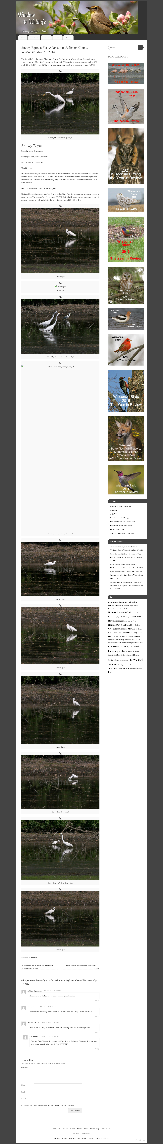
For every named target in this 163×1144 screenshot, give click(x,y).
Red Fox (116, 646)
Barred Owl (113, 605)
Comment (24, 1068)
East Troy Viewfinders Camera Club (122, 521)
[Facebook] (135, 1139)
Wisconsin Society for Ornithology (122, 533)
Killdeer (114, 632)
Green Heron (114, 628)
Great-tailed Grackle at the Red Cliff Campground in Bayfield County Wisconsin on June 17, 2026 (126, 574)
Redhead (122, 647)
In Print (57, 38)
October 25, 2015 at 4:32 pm (49, 1022)
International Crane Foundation (121, 525)
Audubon (113, 510)
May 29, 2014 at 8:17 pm (52, 991)
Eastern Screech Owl (119, 612)
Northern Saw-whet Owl (129, 636)
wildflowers (131, 665)
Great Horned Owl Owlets (130, 625)
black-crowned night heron (128, 605)
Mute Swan (115, 636)
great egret (119, 620)
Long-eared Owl (124, 632)
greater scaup (127, 621)
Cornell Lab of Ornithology (119, 518)
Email (23, 1092)
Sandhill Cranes (113, 660)
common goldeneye (119, 609)
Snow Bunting (124, 660)
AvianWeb (113, 514)
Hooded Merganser (128, 628)
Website (24, 1099)
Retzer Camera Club (117, 529)
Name (23, 1085)
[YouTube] (143, 1139)
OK (140, 47)
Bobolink (111, 609)
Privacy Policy (94, 1129)
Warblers (112, 664)
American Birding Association (120, 506)
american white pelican (128, 602)
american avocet (114, 602)
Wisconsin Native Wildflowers (122, 668)
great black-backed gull (124, 617)
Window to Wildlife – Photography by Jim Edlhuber (70, 1138)
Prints (86, 1129)
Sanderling (122, 654)
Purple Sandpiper (134, 639)
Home (23, 38)
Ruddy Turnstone (128, 651)
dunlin (126, 609)
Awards (68, 38)
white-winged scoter (122, 665)
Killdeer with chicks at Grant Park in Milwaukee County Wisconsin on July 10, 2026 (126, 557)
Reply (97, 1000)
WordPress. (106, 1138)
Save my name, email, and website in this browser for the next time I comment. (49, 1106)
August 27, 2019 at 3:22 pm (49, 1036)
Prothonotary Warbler (123, 639)
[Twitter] (139, 1139)
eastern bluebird (132, 609)
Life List (46, 38)
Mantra (98, 1138)
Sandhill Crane (133, 655)
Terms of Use (105, 1129)
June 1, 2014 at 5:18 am (47, 1007)
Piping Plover (111, 639)
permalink (34, 957)
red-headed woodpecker (127, 642)
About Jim (34, 38)
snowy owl (136, 659)
